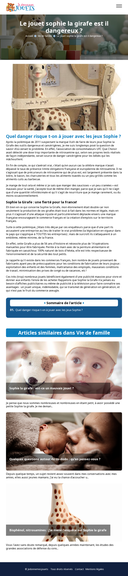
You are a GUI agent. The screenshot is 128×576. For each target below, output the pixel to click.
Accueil (29, 35)
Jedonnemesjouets (38, 569)
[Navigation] (119, 5)
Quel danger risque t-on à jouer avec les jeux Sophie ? (46, 310)
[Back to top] (119, 567)
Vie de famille (45, 35)
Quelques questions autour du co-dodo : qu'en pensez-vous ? (54, 459)
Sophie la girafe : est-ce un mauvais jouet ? (41, 388)
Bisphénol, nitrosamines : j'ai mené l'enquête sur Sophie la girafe (57, 530)
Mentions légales (94, 569)
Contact (79, 569)
